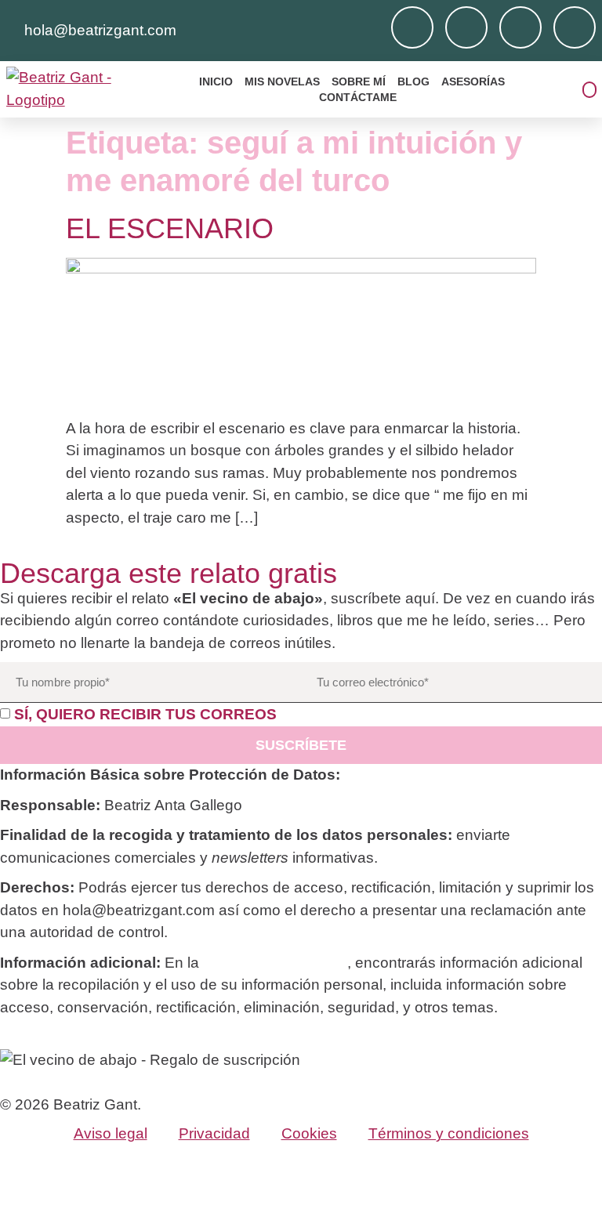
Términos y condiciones (448, 1133)
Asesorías (473, 81)
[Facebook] (466, 27)
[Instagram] (412, 27)
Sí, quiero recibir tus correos (145, 714)
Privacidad (214, 1133)
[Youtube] (520, 27)
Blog (413, 81)
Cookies (309, 1133)
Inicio (216, 81)
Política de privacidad (275, 962)
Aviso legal (110, 1133)
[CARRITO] (589, 89)
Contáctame (358, 97)
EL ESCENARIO (170, 228)
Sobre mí (359, 81)
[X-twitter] (574, 27)
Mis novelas (282, 81)
